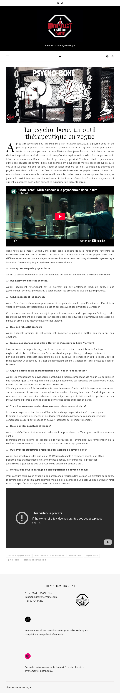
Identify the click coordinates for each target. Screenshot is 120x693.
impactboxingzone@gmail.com (41, 596)
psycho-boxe (92, 555)
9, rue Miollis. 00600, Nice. (39, 593)
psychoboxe (13, 559)
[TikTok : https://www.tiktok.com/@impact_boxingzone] (28, 619)
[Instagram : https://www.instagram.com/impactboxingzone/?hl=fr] (28, 656)
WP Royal (26, 687)
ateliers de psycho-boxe (19, 555)
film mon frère (75, 555)
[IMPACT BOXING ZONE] (60, 26)
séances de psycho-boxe (35, 559)
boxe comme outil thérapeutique (49, 555)
